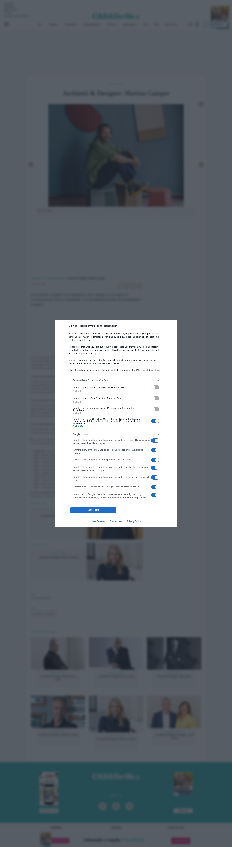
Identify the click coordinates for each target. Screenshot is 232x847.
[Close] (171, 326)
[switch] (155, 387)
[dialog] (116, 423)
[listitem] (116, 380)
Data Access (116, 521)
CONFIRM (93, 510)
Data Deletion (98, 521)
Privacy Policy (134, 521)
